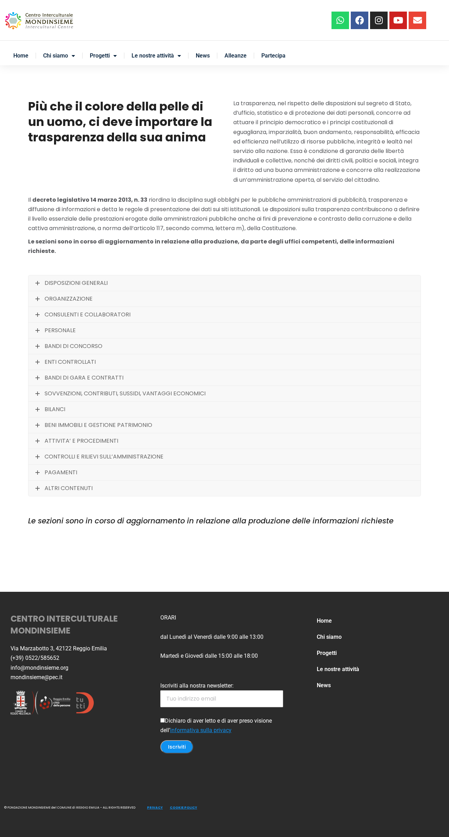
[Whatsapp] (340, 20)
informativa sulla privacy (201, 730)
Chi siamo (55, 55)
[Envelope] (417, 20)
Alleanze (235, 55)
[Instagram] (379, 20)
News (203, 55)
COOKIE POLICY (183, 807)
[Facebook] (359, 20)
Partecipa (273, 55)
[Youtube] (398, 20)
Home (20, 55)
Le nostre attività (153, 55)
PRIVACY (155, 807)
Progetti (100, 55)
